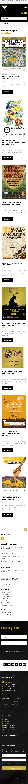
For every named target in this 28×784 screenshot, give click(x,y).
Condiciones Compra (9, 729)
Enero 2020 (6, 603)
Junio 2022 (5, 598)
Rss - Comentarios (7, 614)
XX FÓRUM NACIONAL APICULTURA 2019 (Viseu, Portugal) (11, 433)
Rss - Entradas (6, 612)
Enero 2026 (6, 594)
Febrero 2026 (6, 592)
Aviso (6, 723)
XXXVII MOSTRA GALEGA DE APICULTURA (12, 561)
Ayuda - (6, 731)
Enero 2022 (6, 601)
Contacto (6, 721)
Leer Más (7, 92)
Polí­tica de (9, 725)
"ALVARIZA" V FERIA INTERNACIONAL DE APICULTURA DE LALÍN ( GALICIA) (13, 142)
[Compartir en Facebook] (16, 665)
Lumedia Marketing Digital (14, 778)
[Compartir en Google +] (24, 665)
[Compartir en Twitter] (20, 665)
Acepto (12, 763)
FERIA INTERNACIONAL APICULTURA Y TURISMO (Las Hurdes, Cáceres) (12, 497)
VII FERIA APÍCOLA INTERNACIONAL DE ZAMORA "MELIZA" (12, 76)
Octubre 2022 (6, 596)
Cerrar (14, 3)
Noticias (6, 719)
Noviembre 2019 (7, 605)
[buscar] (25, 529)
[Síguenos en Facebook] (2, 538)
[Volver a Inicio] (4, 7)
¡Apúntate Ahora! (14, 651)
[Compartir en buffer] (12, 665)
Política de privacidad (14, 763)
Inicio (2, 23)
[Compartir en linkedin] (8, 665)
